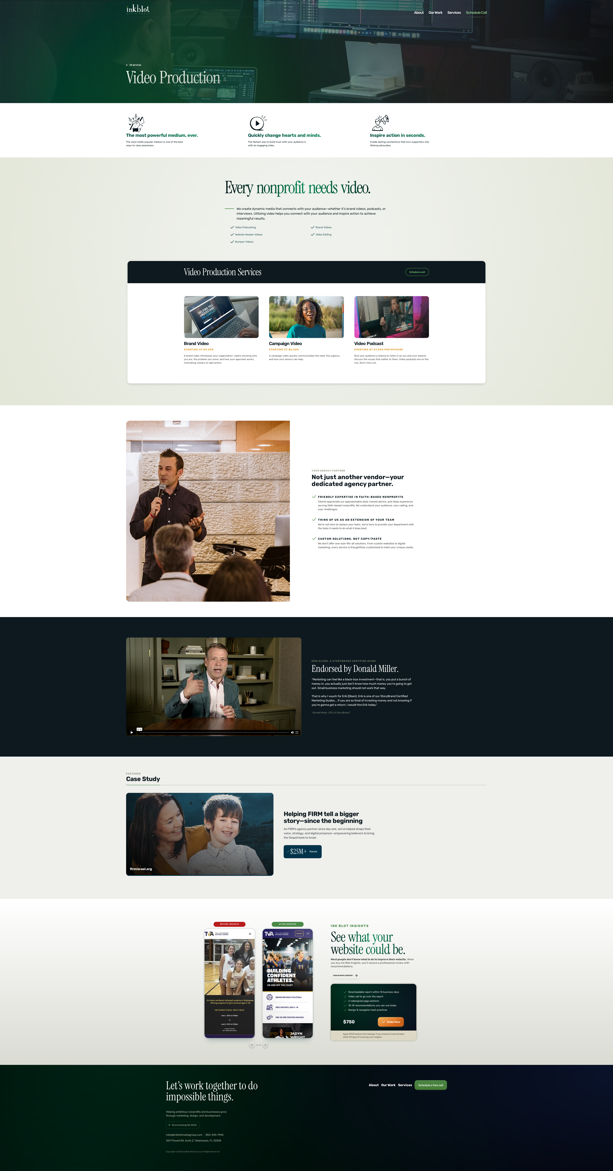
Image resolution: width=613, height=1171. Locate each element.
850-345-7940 (214, 1134)
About (419, 12)
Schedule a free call (430, 1085)
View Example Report (343, 975)
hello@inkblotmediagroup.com (184, 1134)
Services (454, 12)
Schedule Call (476, 12)
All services (135, 65)
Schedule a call (417, 272)
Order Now (393, 1021)
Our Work (435, 12)
